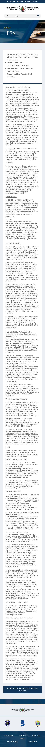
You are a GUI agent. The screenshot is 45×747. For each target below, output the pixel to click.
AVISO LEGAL (9, 736)
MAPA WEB (36, 736)
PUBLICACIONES (12, 742)
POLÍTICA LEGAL (22, 737)
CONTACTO (33, 742)
